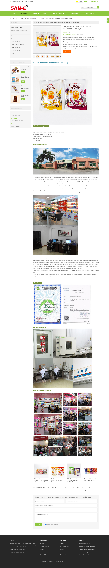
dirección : (12, 543)
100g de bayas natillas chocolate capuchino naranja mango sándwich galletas (25, 87)
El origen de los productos (69, 34)
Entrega (42, 543)
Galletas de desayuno (16, 47)
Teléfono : (12, 552)
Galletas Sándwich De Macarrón (18, 33)
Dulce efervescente (15, 50)
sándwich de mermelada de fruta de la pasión (53, 490)
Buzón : (12, 549)
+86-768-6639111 (15, 126)
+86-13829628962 (29, 1)
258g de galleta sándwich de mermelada (52, 487)
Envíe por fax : (13, 555)
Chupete (13, 56)
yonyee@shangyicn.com (17, 1)
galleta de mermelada (69, 487)
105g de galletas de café (24, 96)
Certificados (43, 552)
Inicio (11, 18)
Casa (13, 13)
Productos (23, 13)
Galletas (13, 38)
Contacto (12, 540)
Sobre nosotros (89, 13)
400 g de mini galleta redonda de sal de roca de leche (25, 78)
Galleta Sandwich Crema (17, 27)
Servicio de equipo (64, 546)
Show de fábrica (57, 13)
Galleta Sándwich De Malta (17, 44)
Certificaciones (63, 552)
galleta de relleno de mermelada (83, 487)
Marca (65, 32)
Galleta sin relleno (15, 41)
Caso (44, 13)
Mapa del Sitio (43, 554)
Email (67, 52)
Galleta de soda (15, 35)
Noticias (35, 13)
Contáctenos (74, 13)
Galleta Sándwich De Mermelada (28, 18)
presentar (38, 524)
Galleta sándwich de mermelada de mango (76, 490)
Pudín (12, 53)
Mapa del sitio (63, 554)
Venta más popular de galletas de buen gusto (25, 68)
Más (23, 72)
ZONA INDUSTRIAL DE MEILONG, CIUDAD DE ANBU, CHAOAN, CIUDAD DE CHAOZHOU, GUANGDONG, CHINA (26, 545)
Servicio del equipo (44, 546)
